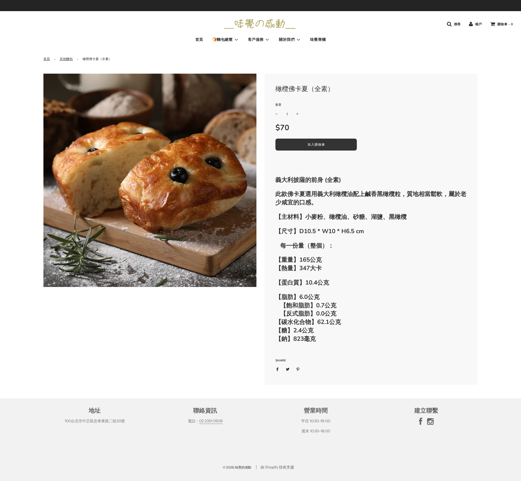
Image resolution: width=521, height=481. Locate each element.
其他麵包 (66, 59)
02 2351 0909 (211, 420)
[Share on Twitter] (288, 369)
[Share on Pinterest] (298, 369)
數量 (278, 105)
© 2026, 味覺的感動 (237, 467)
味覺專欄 (318, 39)
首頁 (199, 39)
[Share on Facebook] (278, 369)
